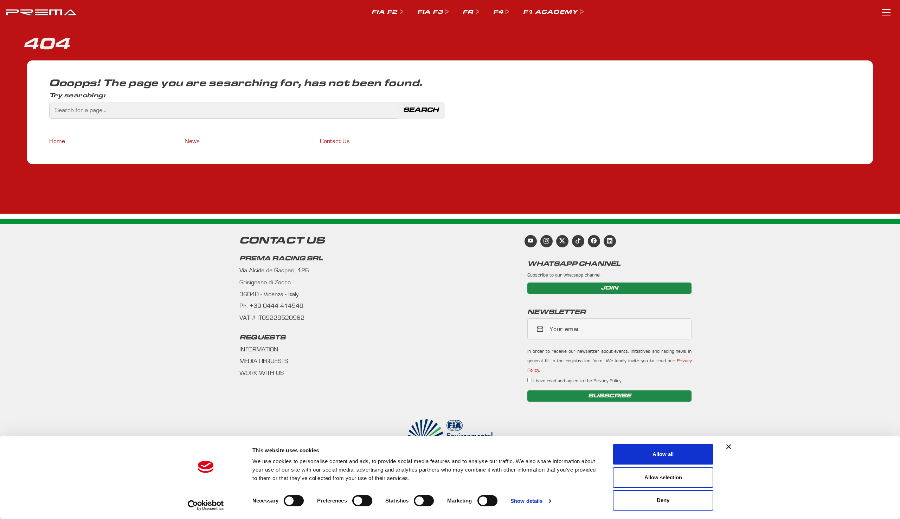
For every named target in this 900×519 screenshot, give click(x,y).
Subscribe (609, 395)
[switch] (362, 500)
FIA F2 (385, 12)
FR (468, 12)
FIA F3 (430, 12)
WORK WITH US (261, 373)
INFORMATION (258, 349)
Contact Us (335, 141)
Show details (526, 501)
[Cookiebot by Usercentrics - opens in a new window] (206, 505)
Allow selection (663, 477)
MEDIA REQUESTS (263, 361)
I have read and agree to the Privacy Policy (576, 380)
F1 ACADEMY (550, 12)
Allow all (663, 454)
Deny (663, 500)
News (192, 141)
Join (609, 288)
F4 (498, 12)
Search (421, 110)
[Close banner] (728, 446)
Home (57, 141)
